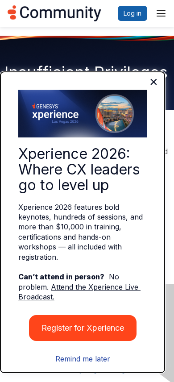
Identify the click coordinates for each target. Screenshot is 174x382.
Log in (132, 13)
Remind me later (82, 358)
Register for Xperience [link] (82, 327)
